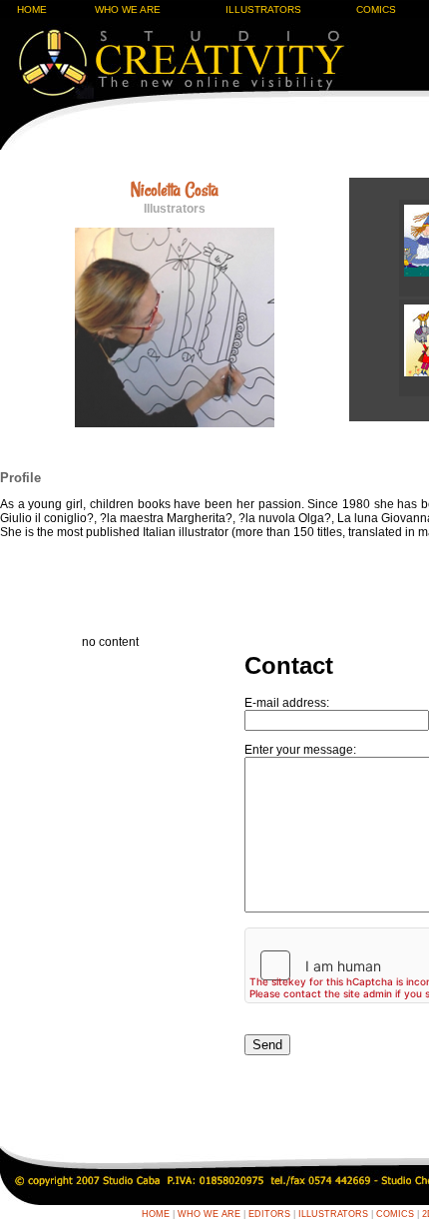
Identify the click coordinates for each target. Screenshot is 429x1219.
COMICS (376, 9)
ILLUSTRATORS (263, 9)
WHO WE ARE (128, 9)
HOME (32, 9)
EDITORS (269, 1214)
